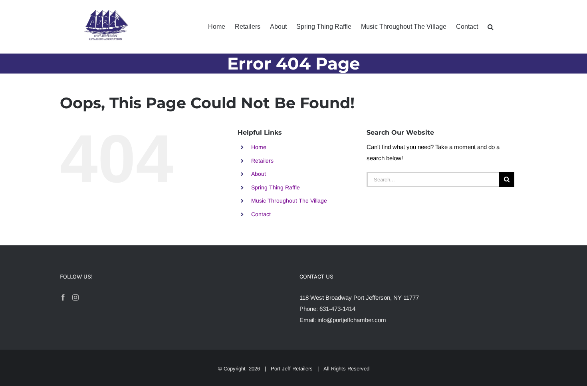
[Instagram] (75, 297)
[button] (491, 27)
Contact (261, 214)
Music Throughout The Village (289, 200)
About (258, 174)
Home (258, 147)
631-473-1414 (337, 308)
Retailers (262, 160)
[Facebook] (63, 297)
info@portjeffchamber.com (351, 319)
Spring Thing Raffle (275, 187)
